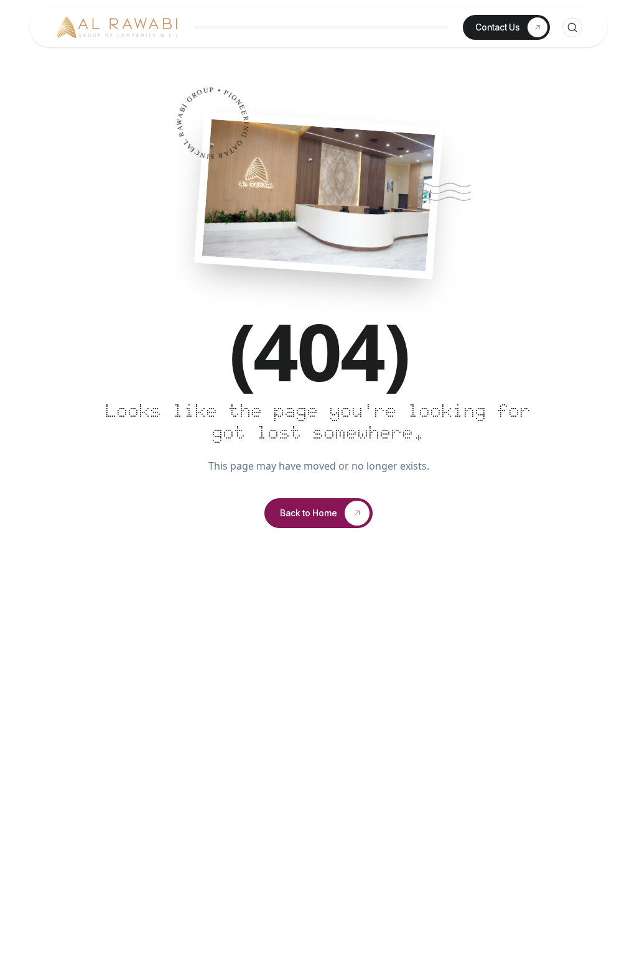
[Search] (572, 27)
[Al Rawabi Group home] (117, 27)
